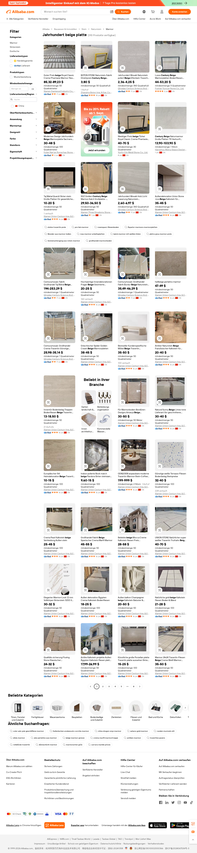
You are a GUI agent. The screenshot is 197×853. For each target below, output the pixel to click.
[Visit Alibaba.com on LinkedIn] (167, 802)
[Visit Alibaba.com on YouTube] (185, 802)
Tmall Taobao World (81, 839)
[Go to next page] (140, 686)
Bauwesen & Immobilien (65, 29)
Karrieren (10, 784)
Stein (84, 29)
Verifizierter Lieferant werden (173, 784)
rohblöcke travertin (21, 745)
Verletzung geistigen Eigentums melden (136, 791)
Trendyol (129, 839)
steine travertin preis (57, 227)
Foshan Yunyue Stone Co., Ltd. (169, 88)
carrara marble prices (100, 745)
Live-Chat (125, 772)
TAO (120, 839)
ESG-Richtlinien (13, 778)
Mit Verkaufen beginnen (170, 772)
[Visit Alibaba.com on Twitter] (173, 802)
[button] (112, 12)
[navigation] (23, 358)
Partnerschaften (167, 789)
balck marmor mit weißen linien (127, 234)
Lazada (96, 839)
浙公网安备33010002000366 (148, 848)
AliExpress (52, 839)
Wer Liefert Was (143, 839)
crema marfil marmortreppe (105, 738)
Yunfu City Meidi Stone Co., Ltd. (133, 152)
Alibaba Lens (12, 825)
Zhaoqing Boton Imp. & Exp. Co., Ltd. (96, 92)
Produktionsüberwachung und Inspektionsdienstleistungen (58, 791)
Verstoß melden (128, 798)
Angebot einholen (91, 775)
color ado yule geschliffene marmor (28, 731)
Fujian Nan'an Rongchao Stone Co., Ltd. (59, 152)
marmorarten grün (74, 745)
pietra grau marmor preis (161, 234)
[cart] (153, 12)
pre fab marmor (81, 227)
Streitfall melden (128, 778)
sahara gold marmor (139, 731)
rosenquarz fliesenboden (108, 227)
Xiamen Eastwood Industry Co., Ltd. (59, 91)
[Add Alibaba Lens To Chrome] (54, 825)
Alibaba (45, 29)
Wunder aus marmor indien (59, 234)
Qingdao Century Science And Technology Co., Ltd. (133, 88)
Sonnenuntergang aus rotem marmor (64, 241)
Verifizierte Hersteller (92, 769)
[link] (193, 824)
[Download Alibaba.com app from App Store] (158, 825)
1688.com (64, 839)
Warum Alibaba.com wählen (19, 766)
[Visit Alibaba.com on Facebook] (161, 802)
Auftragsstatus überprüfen (172, 778)
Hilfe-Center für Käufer (132, 766)
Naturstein (96, 29)
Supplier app (77, 825)
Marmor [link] (109, 29)
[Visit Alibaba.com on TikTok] (191, 802)
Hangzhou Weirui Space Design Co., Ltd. (171, 149)
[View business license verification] (126, 848)
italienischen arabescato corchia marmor (71, 731)
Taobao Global (108, 839)
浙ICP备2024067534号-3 (177, 848)
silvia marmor (19, 738)
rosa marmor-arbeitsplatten (92, 234)
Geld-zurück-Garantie (54, 772)
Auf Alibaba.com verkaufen (172, 766)
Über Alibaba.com (15, 760)
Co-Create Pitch (14, 772)
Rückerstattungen (129, 784)
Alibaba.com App (136, 825)
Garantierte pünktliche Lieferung (60, 778)
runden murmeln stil (165, 731)
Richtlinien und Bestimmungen (59, 798)
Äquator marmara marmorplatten (142, 227)
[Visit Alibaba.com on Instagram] (179, 802)
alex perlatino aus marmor (45, 738)
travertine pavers (157, 738)
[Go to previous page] (90, 686)
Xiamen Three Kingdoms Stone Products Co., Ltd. (96, 212)
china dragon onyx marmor (109, 731)
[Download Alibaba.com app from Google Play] (180, 825)
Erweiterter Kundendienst (56, 784)
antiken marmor (134, 738)
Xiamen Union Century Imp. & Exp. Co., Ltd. (59, 216)
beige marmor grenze (75, 738)
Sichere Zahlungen (53, 766)
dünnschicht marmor (48, 745)
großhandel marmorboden (100, 241)
